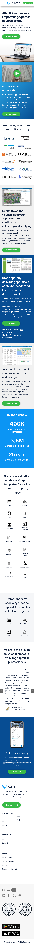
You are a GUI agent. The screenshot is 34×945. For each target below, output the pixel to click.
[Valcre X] (15, 896)
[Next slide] (32, 691)
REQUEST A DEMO (28, 3)
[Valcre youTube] (20, 896)
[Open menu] (2, 3)
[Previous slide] (1, 691)
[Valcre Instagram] (4, 896)
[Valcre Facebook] (10, 896)
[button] (17, 73)
